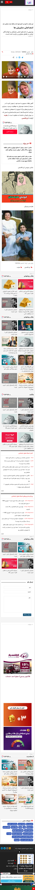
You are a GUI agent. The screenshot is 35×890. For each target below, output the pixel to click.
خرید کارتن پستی (28, 834)
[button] (19, 852)
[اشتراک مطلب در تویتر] (19, 58)
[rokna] (29, 2)
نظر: (29, 598)
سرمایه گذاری (9, 132)
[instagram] (7, 848)
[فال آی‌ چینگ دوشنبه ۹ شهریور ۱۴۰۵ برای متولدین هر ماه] (26, 859)
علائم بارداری (6, 827)
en (11, 2)
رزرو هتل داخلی (28, 830)
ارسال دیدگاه (27, 615)
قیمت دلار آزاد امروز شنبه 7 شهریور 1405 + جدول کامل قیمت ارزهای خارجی (16, 514)
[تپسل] (3, 123)
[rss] (9, 848)
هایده (5, 115)
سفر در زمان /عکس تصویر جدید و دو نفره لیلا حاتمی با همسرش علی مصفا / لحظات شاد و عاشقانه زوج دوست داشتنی (19, 159)
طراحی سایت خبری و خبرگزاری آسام (20, 885)
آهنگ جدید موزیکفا (18, 830)
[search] (7, 2)
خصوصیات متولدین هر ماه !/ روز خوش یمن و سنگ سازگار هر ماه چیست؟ (17, 462)
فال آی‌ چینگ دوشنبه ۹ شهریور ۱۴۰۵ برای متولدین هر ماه (26, 868)
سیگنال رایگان (11, 881)
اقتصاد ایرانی (21, 824)
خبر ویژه (26, 143)
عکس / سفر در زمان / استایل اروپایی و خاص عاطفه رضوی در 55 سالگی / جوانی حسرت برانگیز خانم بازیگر (18, 150)
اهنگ (20, 827)
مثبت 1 (9, 834)
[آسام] (32, 885)
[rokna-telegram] (2, 848)
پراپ (24, 827)
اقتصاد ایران (10, 860)
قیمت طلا (11, 863)
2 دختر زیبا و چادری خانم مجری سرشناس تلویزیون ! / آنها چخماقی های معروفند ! (16, 486)
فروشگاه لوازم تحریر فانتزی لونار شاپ (22, 837)
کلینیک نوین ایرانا (17, 834)
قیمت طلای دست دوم (12, 866)
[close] (33, 888)
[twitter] (4, 848)
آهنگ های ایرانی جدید (27, 840)
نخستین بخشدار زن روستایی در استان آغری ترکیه (18, 458)
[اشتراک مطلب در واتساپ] (16, 58)
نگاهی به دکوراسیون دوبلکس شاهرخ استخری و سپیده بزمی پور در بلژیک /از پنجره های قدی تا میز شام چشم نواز (16, 478)
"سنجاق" (31, 848)
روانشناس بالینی (12, 824)
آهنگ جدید (14, 827)
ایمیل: (29, 592)
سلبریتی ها (29, 824)
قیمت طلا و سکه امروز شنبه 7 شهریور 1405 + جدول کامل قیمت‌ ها (16, 502)
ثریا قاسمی (25, 118)
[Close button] (34, 873)
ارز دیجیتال (30, 827)
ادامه (2, 491)
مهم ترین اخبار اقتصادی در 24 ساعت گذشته (17, 508)
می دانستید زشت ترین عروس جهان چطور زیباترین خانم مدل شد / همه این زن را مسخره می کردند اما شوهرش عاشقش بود (16, 469)
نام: (30, 587)
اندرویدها (16, 840)
